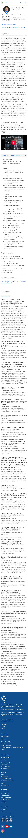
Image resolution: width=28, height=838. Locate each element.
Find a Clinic (3, 761)
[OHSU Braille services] (3, 821)
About (2, 774)
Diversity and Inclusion (6, 745)
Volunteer (3, 751)
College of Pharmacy (5, 799)
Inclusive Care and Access (8, 816)
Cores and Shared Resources (7, 780)
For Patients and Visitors (6, 762)
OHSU (6, 2)
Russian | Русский (5, 730)
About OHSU (4, 734)
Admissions (3, 801)
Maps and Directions (5, 736)
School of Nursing (5, 793)
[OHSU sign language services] (7, 821)
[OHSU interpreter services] (11, 821)
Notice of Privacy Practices (7, 719)
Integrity (3, 743)
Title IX (2, 749)
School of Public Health (6, 797)
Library (2, 782)
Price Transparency (5, 766)
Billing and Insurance (5, 757)
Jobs (2, 738)
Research (3, 772)
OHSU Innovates (5, 783)
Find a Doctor (4, 759)
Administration (4, 776)
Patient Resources (6, 755)
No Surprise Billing (5, 768)
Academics (4, 789)
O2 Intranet (3, 809)
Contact (3, 726)
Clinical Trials (4, 764)
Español (3, 728)
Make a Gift (3, 740)
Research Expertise (5, 785)
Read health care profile (10, 24)
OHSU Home (4, 724)
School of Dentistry (5, 795)
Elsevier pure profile (6, 296)
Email (2, 811)
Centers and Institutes (6, 778)
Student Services (5, 803)
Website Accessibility (6, 741)
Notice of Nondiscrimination (7, 721)
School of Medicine (5, 792)
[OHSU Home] (2, 2)
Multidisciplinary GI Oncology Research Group (13, 27)
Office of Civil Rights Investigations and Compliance (12, 747)
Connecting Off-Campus (6, 812)
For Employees (5, 807)
